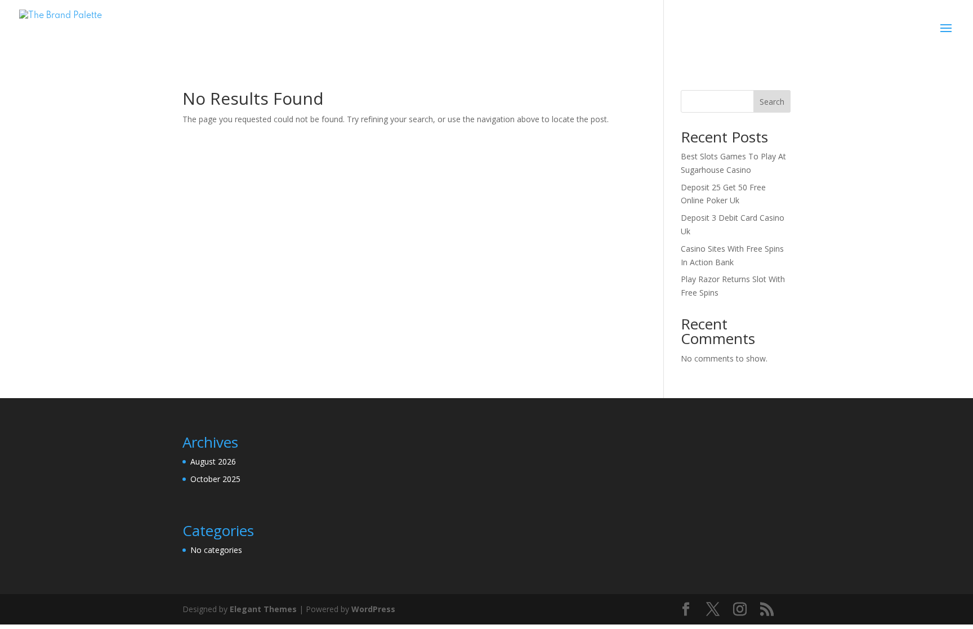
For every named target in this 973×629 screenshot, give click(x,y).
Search (772, 101)
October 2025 (215, 479)
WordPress (373, 609)
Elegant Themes (263, 609)
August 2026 (213, 461)
